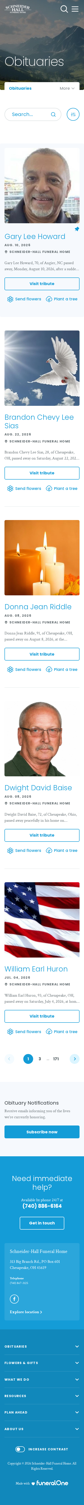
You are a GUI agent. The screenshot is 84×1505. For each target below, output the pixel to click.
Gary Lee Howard (34, 236)
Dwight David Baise (38, 788)
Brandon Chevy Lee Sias (39, 421)
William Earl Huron (36, 969)
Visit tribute (42, 283)
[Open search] (64, 8)
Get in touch (42, 1223)
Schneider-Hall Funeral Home (38, 1251)
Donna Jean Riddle (38, 607)
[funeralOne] (52, 1482)
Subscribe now (42, 1132)
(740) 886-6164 (42, 1206)
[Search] (53, 114)
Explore (24, 1312)
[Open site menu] (75, 8)
